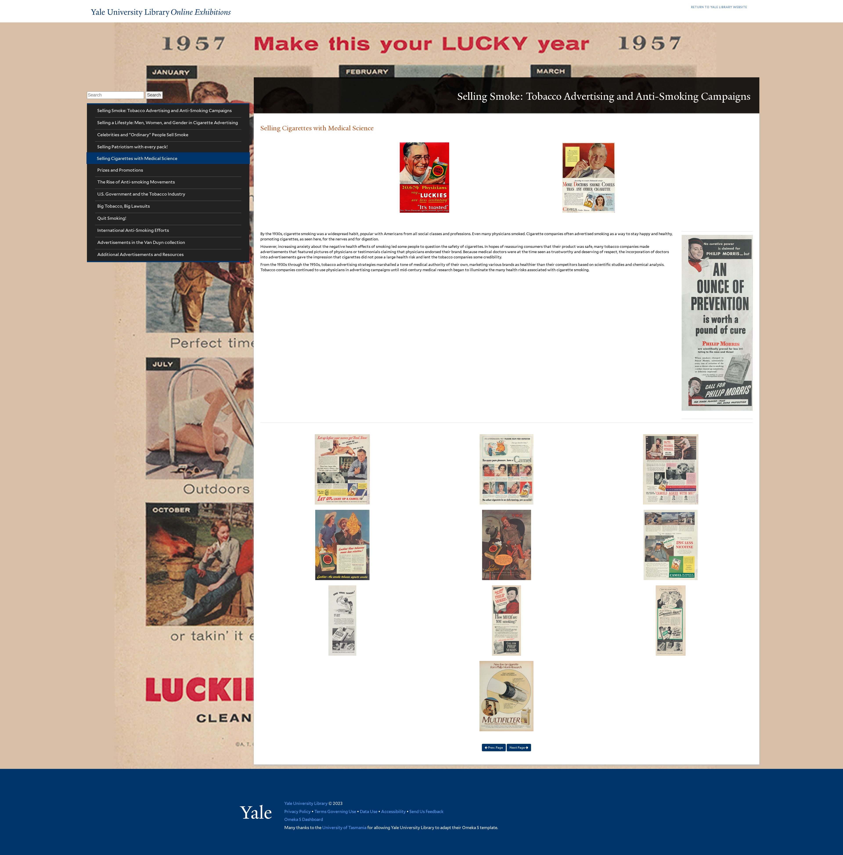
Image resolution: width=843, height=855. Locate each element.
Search (154, 95)
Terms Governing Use (335, 811)
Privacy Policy (297, 811)
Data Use (368, 811)
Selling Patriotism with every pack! (132, 146)
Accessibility (393, 811)
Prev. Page (495, 747)
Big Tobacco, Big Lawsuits (123, 206)
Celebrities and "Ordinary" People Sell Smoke (142, 134)
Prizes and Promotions (120, 170)
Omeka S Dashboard (303, 819)
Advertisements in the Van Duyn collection (141, 242)
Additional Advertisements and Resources (140, 254)
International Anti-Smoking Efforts (133, 230)
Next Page (518, 747)
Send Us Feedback (426, 811)
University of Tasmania (343, 827)
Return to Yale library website (719, 7)
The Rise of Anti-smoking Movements (136, 182)
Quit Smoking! (111, 218)
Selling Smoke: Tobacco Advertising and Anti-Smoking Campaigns (164, 110)
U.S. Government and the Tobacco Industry (141, 194)
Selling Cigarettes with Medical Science (137, 158)
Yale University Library (306, 803)
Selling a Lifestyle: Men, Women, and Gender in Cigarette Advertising (167, 122)
